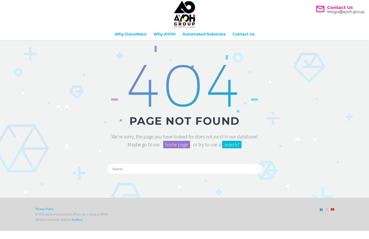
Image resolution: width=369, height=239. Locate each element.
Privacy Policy (44, 209)
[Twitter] (327, 209)
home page (176, 144)
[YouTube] (332, 209)
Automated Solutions (204, 34)
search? (231, 144)
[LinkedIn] (321, 209)
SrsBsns (77, 220)
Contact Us (244, 34)
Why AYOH (165, 34)
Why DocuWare (131, 34)
